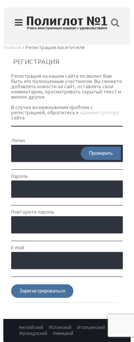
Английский (31, 327)
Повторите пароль (32, 211)
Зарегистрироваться (42, 291)
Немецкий (63, 333)
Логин (18, 140)
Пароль (19, 176)
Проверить (101, 153)
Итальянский (91, 327)
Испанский (60, 327)
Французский (33, 333)
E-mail (17, 247)
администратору (99, 112)
